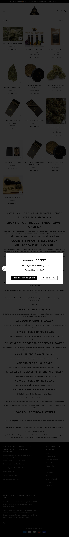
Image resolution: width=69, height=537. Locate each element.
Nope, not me (49, 277)
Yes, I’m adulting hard (24, 277)
